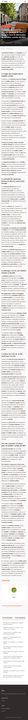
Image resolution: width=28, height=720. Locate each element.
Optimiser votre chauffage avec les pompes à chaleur (13, 642)
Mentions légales (5, 708)
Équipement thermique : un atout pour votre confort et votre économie (13, 628)
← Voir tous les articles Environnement (11, 605)
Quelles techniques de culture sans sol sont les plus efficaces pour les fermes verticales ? (13, 676)
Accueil (3, 48)
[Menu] (25, 1)
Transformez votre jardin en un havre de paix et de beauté (14, 671)
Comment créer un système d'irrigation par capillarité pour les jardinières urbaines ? (12, 657)
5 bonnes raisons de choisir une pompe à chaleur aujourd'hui (12, 666)
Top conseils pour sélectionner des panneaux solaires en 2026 (13, 647)
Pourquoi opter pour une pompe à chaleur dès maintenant (13, 652)
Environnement (6, 26)
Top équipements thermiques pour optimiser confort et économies (13, 623)
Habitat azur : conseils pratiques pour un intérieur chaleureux (12, 638)
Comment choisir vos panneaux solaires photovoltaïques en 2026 (12, 633)
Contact (3, 711)
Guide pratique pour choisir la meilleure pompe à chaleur (13, 661)
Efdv (4, 1)
